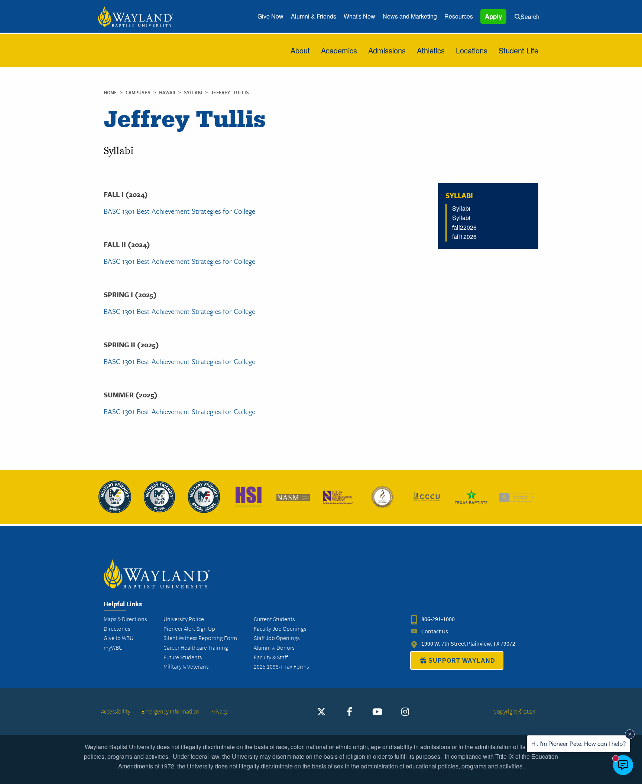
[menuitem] (270, 16)
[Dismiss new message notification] (630, 734)
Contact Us (434, 631)
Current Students (274, 619)
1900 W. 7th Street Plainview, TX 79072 (468, 643)
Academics (339, 50)
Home (110, 92)
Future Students (182, 657)
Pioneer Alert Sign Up (189, 629)
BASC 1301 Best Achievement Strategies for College (179, 211)
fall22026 (464, 227)
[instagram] (405, 712)
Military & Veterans (185, 666)
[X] (321, 712)
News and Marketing (410, 16)
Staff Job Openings (276, 638)
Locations (471, 50)
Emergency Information (170, 711)
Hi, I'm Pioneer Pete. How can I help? (578, 743)
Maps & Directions (125, 619)
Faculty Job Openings (280, 629)
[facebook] (349, 712)
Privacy (219, 711)
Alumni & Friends (313, 16)
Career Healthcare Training (195, 648)
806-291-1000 (438, 619)
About (300, 50)
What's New (359, 16)
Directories (117, 629)
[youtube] (377, 712)
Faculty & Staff (271, 657)
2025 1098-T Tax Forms (281, 666)
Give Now (270, 16)
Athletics (431, 50)
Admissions (387, 50)
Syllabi (194, 92)
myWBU (113, 648)
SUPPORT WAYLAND (461, 660)
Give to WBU (118, 638)
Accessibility (115, 711)
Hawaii (168, 92)
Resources (458, 16)
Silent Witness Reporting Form (200, 638)
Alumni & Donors (274, 648)
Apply (493, 16)
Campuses (139, 92)
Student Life (518, 50)
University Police (183, 619)
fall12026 (464, 236)
